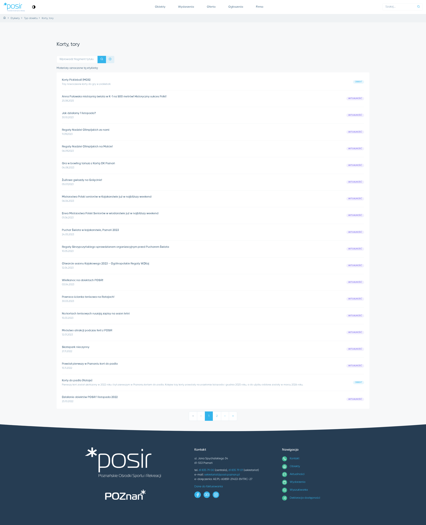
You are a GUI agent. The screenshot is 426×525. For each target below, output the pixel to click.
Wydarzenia (186, 7)
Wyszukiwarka (299, 489)
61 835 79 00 (206, 470)
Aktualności (297, 474)
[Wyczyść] (110, 59)
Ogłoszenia (235, 7)
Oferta (211, 7)
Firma (259, 7)
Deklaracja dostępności (305, 497)
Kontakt (294, 458)
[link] (33, 7)
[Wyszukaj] (418, 7)
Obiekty (160, 7)
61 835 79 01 (235, 470)
